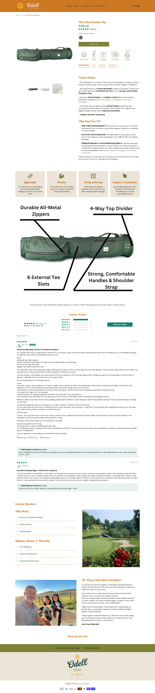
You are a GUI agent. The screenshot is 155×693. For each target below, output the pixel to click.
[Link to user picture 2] (33, 441)
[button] (84, 29)
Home (17, 15)
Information (99, 6)
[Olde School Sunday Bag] (44, 51)
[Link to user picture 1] (22, 441)
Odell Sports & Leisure (80, 684)
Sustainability (25, 531)
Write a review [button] (120, 324)
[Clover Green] (81, 37)
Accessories (86, 6)
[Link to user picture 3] (45, 441)
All (21, 15)
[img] (22, 342)
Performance (25, 524)
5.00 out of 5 (40, 323)
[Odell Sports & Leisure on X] (83, 675)
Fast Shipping (25, 547)
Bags (77, 6)
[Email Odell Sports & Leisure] (72, 675)
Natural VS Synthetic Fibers (31, 517)
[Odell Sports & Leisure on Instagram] (77, 675)
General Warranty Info (29, 561)
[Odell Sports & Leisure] (28, 6)
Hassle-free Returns (28, 554)
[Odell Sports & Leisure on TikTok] (80, 675)
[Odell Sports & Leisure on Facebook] (75, 675)
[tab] (84, 65)
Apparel (69, 6)
